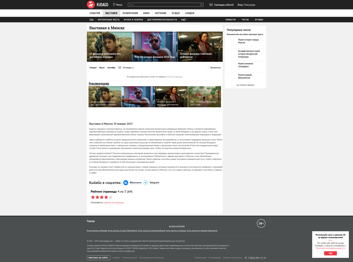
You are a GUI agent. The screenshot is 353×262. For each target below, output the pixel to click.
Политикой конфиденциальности (330, 248)
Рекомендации (99, 83)
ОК (330, 253)
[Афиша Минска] (97, 4)
